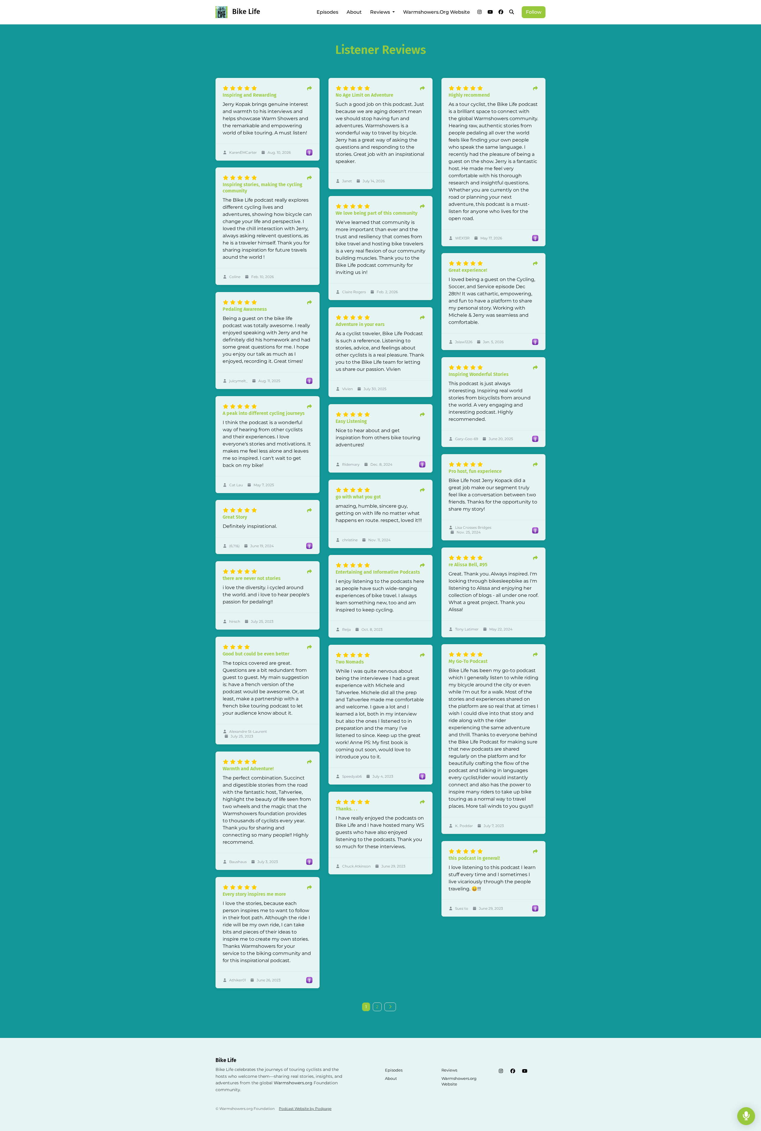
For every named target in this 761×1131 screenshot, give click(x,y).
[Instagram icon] (501, 1071)
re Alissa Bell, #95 (468, 564)
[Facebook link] (501, 12)
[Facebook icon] (513, 1071)
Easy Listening (351, 421)
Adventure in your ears (360, 324)
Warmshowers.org (293, 1082)
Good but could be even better (256, 654)
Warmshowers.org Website (436, 12)
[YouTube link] (490, 12)
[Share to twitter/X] (309, 88)
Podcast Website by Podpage (305, 1108)
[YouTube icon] (525, 1071)
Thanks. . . (346, 809)
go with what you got (358, 497)
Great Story (235, 517)
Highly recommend (469, 95)
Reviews (380, 12)
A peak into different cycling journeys (264, 413)
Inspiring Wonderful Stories (479, 374)
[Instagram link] (479, 12)
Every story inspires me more (254, 894)
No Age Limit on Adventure (364, 95)
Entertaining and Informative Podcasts (378, 572)
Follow (533, 12)
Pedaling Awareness (245, 309)
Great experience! (468, 270)
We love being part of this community (376, 213)
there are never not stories (252, 578)
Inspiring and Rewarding (249, 95)
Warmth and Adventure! (248, 768)
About (354, 12)
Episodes (327, 12)
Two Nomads (350, 662)
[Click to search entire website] (511, 12)
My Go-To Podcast (468, 661)
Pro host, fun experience (475, 471)
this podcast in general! (474, 858)
